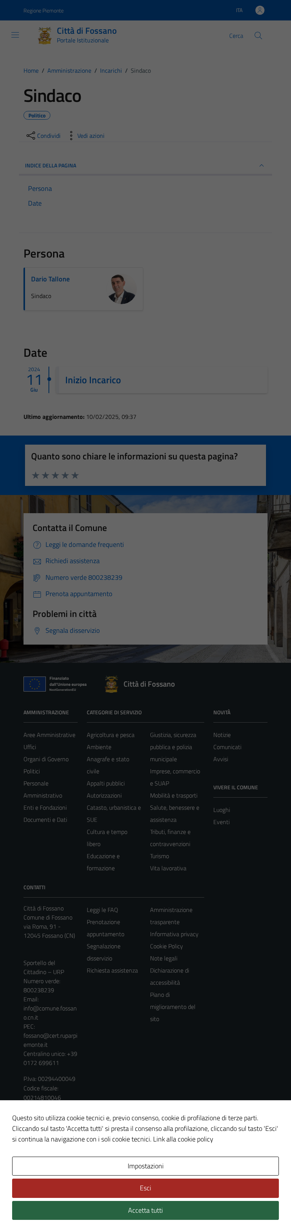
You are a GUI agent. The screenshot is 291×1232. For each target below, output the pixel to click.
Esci (145, 1188)
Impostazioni (146, 1166)
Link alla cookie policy (183, 1139)
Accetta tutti (145, 1210)
